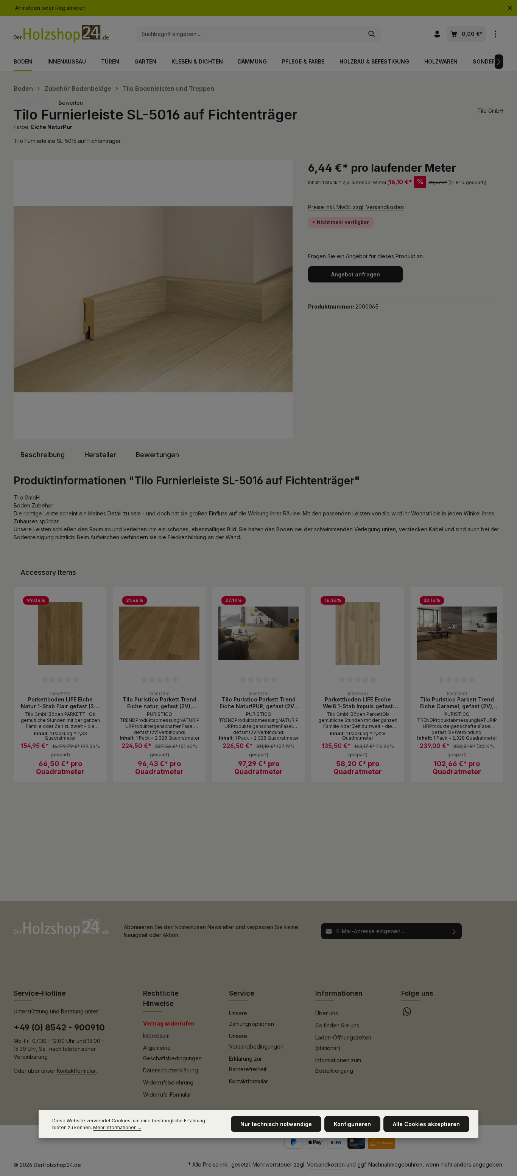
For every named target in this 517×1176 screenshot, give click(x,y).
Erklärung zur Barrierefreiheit (247, 1063)
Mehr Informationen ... (117, 1127)
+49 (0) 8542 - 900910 (59, 1027)
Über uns (326, 1013)
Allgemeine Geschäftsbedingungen (172, 1052)
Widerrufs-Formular (167, 1094)
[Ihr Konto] (437, 34)
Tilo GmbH (490, 110)
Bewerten (71, 102)
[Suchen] (372, 34)
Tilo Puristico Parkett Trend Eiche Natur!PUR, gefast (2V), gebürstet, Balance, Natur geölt (258, 702)
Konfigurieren (352, 1124)
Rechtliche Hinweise (161, 998)
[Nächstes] (498, 61)
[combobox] (250, 34)
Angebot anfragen (355, 274)
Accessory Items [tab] (48, 572)
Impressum (156, 1035)
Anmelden (27, 8)
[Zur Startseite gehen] (61, 34)
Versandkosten (326, 1164)
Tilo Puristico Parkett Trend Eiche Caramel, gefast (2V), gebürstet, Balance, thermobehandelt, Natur (457, 702)
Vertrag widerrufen (169, 1023)
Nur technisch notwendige (276, 1124)
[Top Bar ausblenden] (510, 8)
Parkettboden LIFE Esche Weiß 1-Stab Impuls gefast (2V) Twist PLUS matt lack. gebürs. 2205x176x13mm (358, 702)
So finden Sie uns (337, 1025)
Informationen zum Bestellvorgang (338, 1065)
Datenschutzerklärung (170, 1070)
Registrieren (70, 8)
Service (241, 993)
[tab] (43, 454)
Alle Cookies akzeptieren (426, 1124)
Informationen (339, 993)
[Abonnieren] (454, 931)
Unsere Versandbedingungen (256, 1041)
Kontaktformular (76, 1070)
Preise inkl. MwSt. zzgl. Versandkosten (356, 207)
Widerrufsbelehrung (168, 1082)
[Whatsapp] (407, 1013)
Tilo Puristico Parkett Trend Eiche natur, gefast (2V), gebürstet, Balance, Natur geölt (159, 702)
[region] (153, 299)
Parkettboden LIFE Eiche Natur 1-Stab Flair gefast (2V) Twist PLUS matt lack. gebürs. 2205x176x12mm (60, 702)
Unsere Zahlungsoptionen (251, 1018)
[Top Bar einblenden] (495, 34)
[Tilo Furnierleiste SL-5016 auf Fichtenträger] (153, 299)
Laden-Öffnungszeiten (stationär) (343, 1042)
